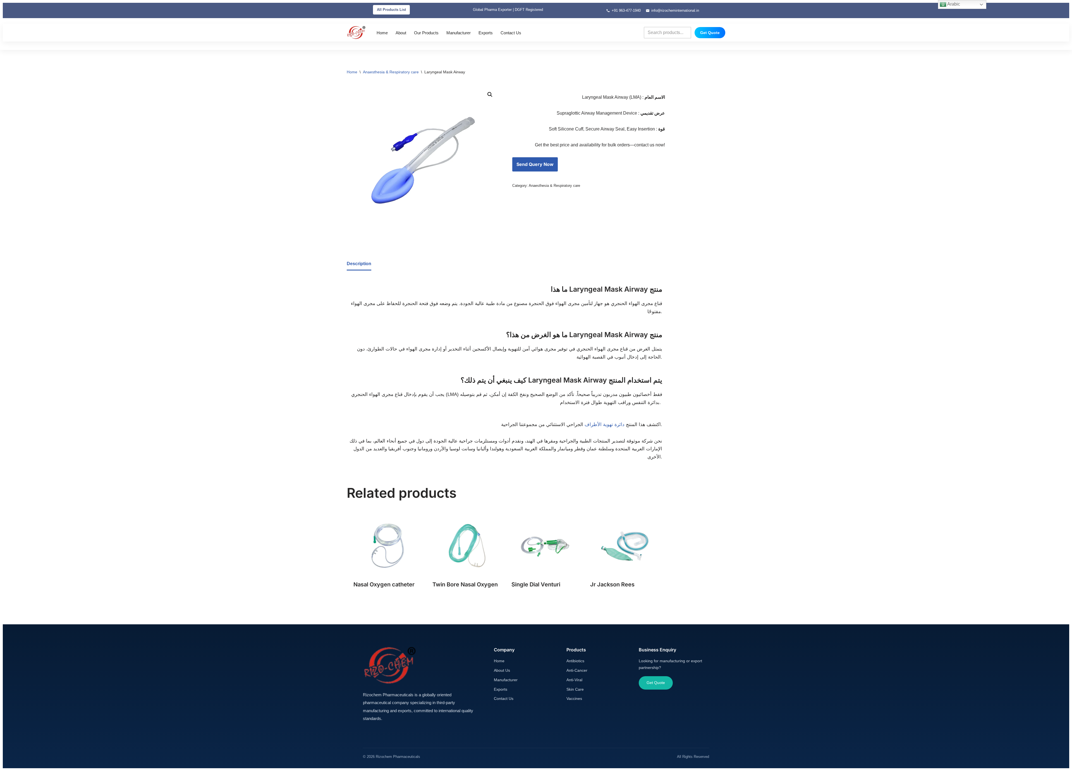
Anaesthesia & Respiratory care (391, 72)
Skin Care (575, 689)
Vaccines (574, 698)
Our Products (426, 32)
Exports (485, 32)
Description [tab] (359, 263)
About (401, 32)
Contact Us (511, 32)
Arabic (953, 4)
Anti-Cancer (576, 670)
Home (382, 32)
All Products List (391, 10)
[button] (490, 95)
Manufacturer (458, 32)
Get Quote (710, 32)
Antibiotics (575, 661)
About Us (502, 670)
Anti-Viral (574, 680)
